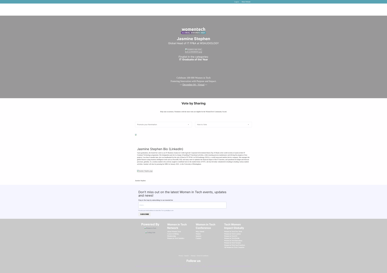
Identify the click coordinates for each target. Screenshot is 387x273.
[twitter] (199, 265)
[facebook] (180, 265)
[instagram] (193, 265)
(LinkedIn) (176, 149)
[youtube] (206, 265)
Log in (236, 2)
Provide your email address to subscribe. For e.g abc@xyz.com (155, 210)
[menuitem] (174, 231)
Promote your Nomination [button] (147, 124)
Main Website (246, 2)
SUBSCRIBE (144, 214)
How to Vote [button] (202, 124)
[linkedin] (187, 265)
